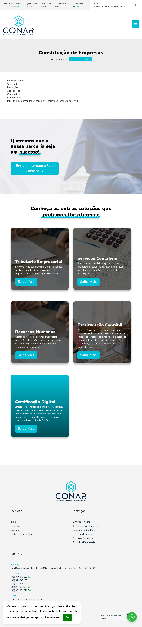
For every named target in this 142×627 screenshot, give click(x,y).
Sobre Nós (16, 526)
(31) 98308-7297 (77, 5)
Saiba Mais (26, 281)
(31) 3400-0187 (16, 5)
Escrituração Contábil (84, 530)
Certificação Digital (82, 522)
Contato (15, 530)
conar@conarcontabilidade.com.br (109, 6)
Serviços (62, 59)
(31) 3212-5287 (19, 580)
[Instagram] (136, 5)
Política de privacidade (22, 534)
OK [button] (67, 617)
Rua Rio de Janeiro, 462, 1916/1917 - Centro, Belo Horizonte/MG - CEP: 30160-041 (54, 568)
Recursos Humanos (83, 534)
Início (13, 522)
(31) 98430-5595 (60, 5)
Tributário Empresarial (84, 542)
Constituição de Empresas (86, 526)
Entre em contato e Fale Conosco (34, 168)
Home (52, 59)
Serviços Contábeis (83, 538)
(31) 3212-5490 (19, 583)
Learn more (52, 617)
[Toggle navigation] (135, 24)
